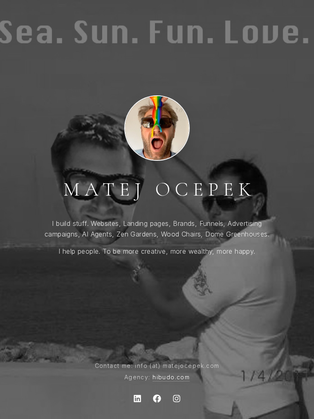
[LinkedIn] (137, 398)
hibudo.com (171, 377)
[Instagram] (177, 398)
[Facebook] (157, 398)
